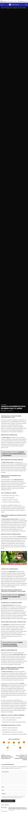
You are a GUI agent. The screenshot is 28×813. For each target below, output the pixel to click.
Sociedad (4, 404)
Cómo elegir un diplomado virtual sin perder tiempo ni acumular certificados (17, 808)
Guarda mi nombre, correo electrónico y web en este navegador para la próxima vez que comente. (13, 797)
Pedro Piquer (3, 410)
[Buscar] (26, 5)
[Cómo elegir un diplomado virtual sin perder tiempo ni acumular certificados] (4, 809)
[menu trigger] (2, 5)
